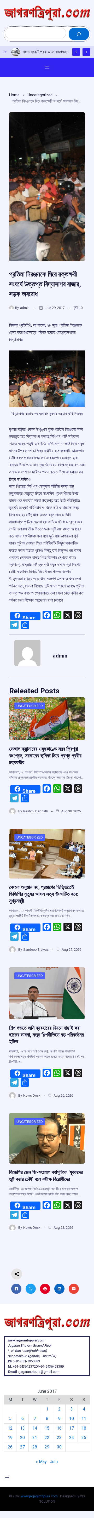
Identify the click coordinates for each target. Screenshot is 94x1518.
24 (71, 1437)
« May (41, 1461)
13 (22, 1428)
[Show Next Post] (86, 52)
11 (83, 1418)
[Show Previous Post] (76, 52)
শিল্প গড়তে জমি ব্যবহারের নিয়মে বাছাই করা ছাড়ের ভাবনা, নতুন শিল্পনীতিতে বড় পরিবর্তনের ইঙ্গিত (46, 1035)
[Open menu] (47, 67)
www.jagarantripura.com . (40, 1496)
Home (14, 95)
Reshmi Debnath (35, 811)
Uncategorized (40, 95)
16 (59, 1428)
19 (10, 1437)
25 (83, 1437)
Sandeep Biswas (36, 949)
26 (10, 1447)
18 (83, 1428)
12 (10, 1428)
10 (71, 1418)
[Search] (79, 34)
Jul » (54, 1461)
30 (59, 1447)
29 (47, 1447)
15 (47, 1428)
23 (59, 1437)
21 (34, 1437)
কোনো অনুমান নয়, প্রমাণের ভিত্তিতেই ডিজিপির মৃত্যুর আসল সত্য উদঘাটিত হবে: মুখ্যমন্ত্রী (43, 894)
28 (34, 1447)
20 (22, 1437)
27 (22, 1447)
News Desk (31, 1095)
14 (34, 1428)
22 (47, 1437)
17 (71, 1428)
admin (25, 308)
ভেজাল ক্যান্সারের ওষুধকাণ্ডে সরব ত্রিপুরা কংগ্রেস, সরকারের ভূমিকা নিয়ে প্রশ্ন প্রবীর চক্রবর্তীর (45, 756)
